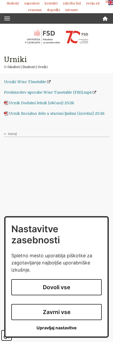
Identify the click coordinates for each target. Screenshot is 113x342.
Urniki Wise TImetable (25, 82)
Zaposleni (31, 3)
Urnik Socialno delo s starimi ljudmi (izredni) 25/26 (57, 113)
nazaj (12, 134)
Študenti (13, 3)
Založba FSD (72, 3)
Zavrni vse (56, 312)
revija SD (92, 3)
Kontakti (51, 3)
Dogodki (53, 10)
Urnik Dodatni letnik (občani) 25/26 (41, 103)
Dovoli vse (56, 287)
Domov (105, 18)
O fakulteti (12, 67)
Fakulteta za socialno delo (56, 37)
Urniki (43, 67)
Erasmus (35, 10)
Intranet (71, 10)
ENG (108, 1)
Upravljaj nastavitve (57, 327)
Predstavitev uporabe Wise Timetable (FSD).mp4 (47, 92)
